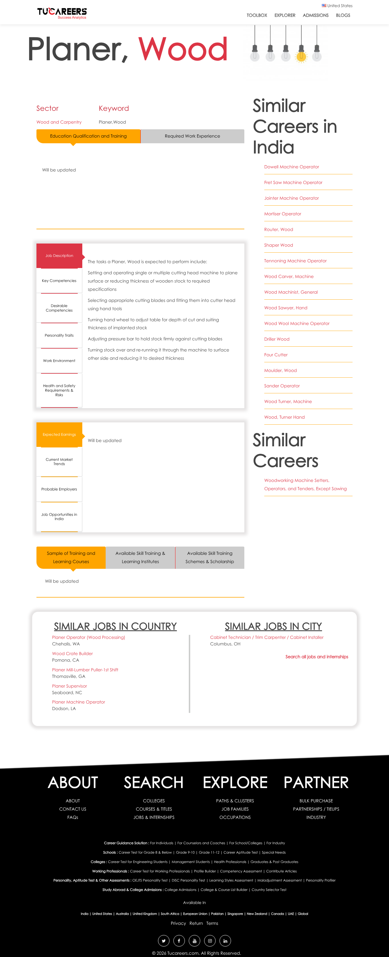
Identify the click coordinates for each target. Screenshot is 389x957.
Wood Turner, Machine (288, 401)
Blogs (343, 15)
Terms (212, 923)
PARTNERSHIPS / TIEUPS (316, 809)
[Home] (62, 14)
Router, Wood (278, 229)
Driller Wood (277, 339)
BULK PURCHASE (316, 800)
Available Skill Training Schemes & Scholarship (210, 557)
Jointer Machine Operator (291, 198)
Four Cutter (276, 354)
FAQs (72, 817)
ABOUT (73, 800)
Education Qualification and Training (88, 136)
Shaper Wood (278, 245)
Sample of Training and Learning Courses (71, 557)
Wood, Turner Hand (284, 417)
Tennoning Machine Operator (295, 260)
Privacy (178, 923)
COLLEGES (154, 800)
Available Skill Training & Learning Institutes (140, 557)
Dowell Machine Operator (291, 166)
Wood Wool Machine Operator (296, 323)
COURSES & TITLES (154, 809)
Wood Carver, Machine (289, 276)
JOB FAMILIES (235, 809)
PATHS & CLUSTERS (235, 800)
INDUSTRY (316, 817)
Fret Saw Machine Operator (293, 182)
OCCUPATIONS (235, 817)
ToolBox (257, 15)
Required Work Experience (192, 136)
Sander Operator (282, 385)
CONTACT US (72, 809)
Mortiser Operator (282, 213)
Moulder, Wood (280, 370)
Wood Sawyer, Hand (285, 307)
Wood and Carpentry (58, 122)
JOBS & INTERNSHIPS (154, 817)
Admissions (316, 15)
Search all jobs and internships (317, 656)
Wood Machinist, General (291, 292)
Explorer (285, 15)
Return (196, 923)
